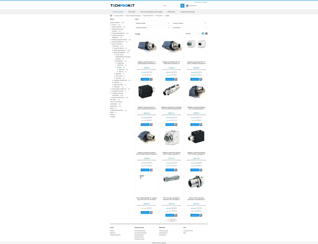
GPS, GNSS (113, 99)
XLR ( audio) (119, 76)
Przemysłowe (119, 61)
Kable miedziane (116, 27)
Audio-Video (113, 106)
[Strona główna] (122, 5)
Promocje (112, 116)
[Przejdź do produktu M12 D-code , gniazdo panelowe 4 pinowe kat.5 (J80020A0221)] (196, 185)
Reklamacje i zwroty (139, 239)
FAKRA (112, 112)
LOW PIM (116, 82)
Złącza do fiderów (119, 48)
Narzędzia (116, 87)
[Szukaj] (182, 6)
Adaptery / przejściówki (120, 80)
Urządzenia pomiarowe (116, 110)
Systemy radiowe (114, 22)
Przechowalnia (162, 235)
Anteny (114, 24)
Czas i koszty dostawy (140, 230)
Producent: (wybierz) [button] (178, 23)
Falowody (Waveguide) (118, 33)
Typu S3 (121, 71)
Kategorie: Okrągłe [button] (140, 23)
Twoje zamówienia (163, 230)
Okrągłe (119, 67)
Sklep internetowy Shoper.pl (159, 243)
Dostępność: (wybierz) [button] (141, 27)
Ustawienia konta (163, 233)
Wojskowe (118, 74)
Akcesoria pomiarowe (118, 97)
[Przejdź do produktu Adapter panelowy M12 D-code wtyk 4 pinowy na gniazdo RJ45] (171, 49)
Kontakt (112, 230)
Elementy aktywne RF (118, 42)
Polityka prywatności (115, 235)
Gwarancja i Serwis (139, 237)
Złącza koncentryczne (120, 50)
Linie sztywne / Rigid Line (119, 89)
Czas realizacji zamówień (140, 233)
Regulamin (112, 233)
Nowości (112, 114)
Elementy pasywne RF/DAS (119, 39)
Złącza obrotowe (118, 84)
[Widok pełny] (206, 33)
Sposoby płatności (139, 235)
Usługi (112, 108)
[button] (151, 79)
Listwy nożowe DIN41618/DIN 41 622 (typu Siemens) (123, 57)
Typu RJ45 (118, 78)
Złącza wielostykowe (119, 52)
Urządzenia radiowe (117, 91)
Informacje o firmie (188, 230)
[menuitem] (118, 11)
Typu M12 (121, 69)
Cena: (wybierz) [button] (176, 27)
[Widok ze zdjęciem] (203, 33)
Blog (184, 233)
